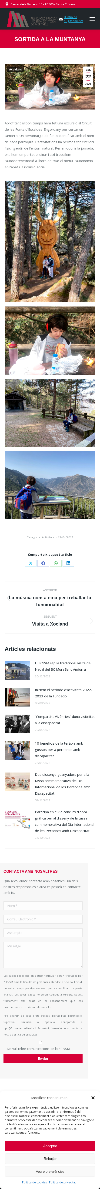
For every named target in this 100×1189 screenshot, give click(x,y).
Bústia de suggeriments (73, 19)
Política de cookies (34, 1182)
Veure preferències (50, 1171)
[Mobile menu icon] (92, 19)
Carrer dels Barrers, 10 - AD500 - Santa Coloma (43, 4)
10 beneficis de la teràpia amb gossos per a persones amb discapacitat (59, 749)
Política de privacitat (62, 1182)
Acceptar (50, 1146)
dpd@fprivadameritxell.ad (19, 1028)
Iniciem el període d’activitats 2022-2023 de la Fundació (63, 692)
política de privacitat (24, 1034)
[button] (93, 1098)
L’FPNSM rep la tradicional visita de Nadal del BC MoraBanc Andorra (63, 666)
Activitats (15, 69)
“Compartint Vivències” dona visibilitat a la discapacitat (65, 719)
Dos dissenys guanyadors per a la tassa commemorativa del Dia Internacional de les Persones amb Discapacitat (62, 784)
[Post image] (17, 670)
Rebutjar (50, 1159)
